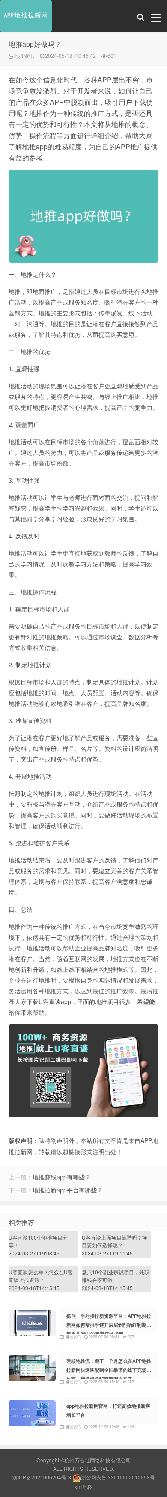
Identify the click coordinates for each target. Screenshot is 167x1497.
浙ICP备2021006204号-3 (41, 1477)
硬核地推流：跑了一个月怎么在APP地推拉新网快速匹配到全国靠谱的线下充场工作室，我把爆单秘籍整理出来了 (108, 1370)
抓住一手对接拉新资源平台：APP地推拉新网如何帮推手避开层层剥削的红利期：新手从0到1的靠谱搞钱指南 (108, 1325)
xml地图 (84, 1486)
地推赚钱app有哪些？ (62, 1177)
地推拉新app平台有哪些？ (68, 1190)
